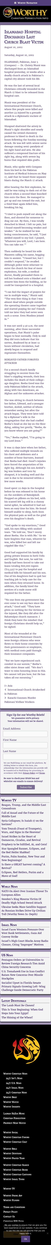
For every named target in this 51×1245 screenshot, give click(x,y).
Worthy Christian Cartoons (17, 1174)
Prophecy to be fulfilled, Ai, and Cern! (24, 844)
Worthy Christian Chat (15, 1142)
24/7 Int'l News (14, 1078)
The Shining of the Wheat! (17, 1017)
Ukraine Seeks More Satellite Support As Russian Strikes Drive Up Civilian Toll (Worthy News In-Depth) (24, 910)
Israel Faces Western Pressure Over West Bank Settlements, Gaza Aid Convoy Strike (23, 933)
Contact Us (9, 1216)
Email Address (12, 728)
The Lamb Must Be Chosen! (18, 1005)
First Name (10, 740)
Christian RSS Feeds (13, 1221)
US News (7, 955)
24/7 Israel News (15, 1087)
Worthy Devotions (12, 1153)
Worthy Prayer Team (14, 1158)
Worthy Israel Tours (14, 1179)
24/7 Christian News (16, 1092)
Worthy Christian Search (16, 1165)
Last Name (9, 751)
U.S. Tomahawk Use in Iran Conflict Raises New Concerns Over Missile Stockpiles (23, 975)
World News (10, 886)
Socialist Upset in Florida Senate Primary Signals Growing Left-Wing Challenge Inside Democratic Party (23, 986)
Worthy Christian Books (15, 1169)
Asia (10, 685)
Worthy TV (9, 800)
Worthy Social (10, 1132)
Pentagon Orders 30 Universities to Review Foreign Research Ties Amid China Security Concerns (23, 963)
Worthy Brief (10, 1097)
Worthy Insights (11, 1106)
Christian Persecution (14, 1118)
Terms (42, 773)
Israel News (9, 925)
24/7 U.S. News (13, 1083)
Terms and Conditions (14, 1207)
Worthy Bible (10, 1148)
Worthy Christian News (15, 1073)
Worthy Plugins (11, 1200)
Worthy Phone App (12, 1195)
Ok (25, 1239)
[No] (47, 1233)
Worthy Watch (11, 1102)
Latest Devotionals (14, 1001)
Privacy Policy (29, 773)
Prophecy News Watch (14, 1123)
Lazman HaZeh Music (14, 1113)
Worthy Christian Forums (16, 1137)
